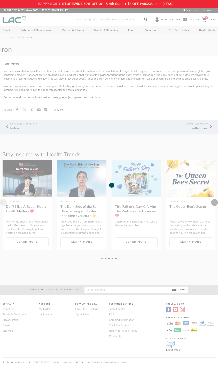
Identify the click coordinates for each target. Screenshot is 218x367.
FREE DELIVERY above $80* (22, 10)
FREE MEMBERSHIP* (56, 10)
